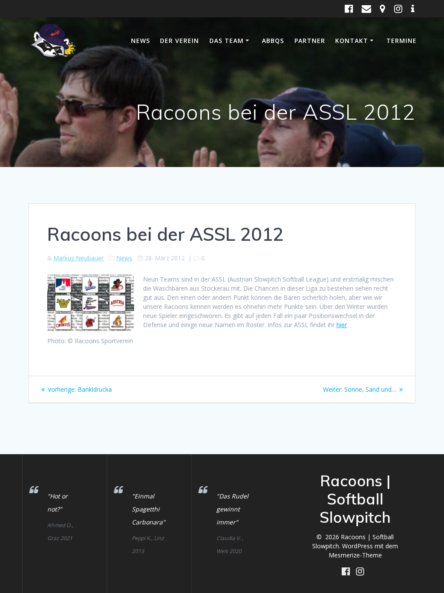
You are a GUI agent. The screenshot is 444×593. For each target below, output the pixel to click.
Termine (401, 40)
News (140, 40)
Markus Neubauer (78, 258)
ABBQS (273, 40)
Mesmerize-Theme (355, 555)
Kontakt (351, 40)
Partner (309, 40)
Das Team (226, 40)
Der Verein (179, 40)
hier (341, 325)
